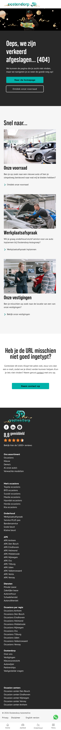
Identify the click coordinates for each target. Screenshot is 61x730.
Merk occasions (11, 483)
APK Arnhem (10, 540)
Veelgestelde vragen (14, 670)
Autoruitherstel (11, 600)
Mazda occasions (12, 497)
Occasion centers (12, 687)
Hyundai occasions (13, 500)
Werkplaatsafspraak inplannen (21, 249)
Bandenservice (11, 523)
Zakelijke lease (11, 590)
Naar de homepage (24, 79)
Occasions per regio (13, 607)
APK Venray (9, 577)
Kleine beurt (10, 530)
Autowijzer (9, 664)
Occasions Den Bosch (14, 614)
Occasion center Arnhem (15, 704)
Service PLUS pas (12, 520)
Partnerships (10, 667)
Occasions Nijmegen (14, 627)
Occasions (9, 457)
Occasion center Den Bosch (17, 691)
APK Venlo (9, 574)
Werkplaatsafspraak (13, 516)
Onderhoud (9, 513)
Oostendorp (10, 650)
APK (6, 537)
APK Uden (8, 567)
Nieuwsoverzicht (12, 660)
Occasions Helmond (13, 620)
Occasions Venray (12, 644)
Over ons (8, 654)
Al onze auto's (10, 467)
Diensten (8, 583)
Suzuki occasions (12, 493)
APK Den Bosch (11, 543)
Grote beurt (9, 526)
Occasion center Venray (15, 701)
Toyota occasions (12, 486)
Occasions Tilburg (12, 634)
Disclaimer (15, 717)
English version (32, 717)
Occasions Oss (11, 630)
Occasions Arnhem (13, 610)
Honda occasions (12, 503)
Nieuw (7, 461)
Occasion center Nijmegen (16, 697)
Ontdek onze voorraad (25, 88)
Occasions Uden (11, 637)
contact (40, 372)
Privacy (5, 717)
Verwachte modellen (14, 471)
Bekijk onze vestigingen (18, 314)
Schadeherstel (11, 597)
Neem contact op (30, 386)
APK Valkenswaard (13, 570)
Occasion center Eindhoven (17, 694)
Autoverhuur (10, 593)
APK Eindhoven (11, 547)
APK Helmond (10, 550)
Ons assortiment (12, 454)
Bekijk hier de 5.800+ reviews (18, 445)
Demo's (7, 464)
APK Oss (8, 560)
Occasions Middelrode (14, 624)
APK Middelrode (12, 553)
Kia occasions (10, 507)
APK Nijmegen (11, 557)
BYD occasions (11, 490)
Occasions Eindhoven (14, 617)
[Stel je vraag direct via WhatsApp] (56, 717)
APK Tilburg (9, 564)
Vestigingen (9, 657)
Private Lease (10, 587)
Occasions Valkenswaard (16, 641)
